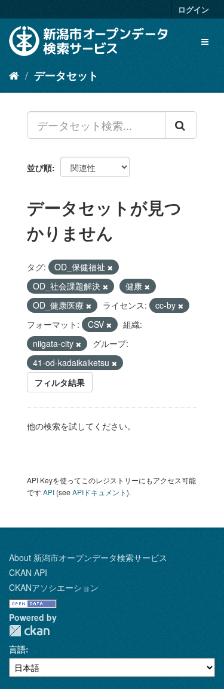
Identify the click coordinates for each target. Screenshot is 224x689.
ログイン (193, 9)
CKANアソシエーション (54, 587)
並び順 (39, 167)
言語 (17, 649)
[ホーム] (14, 75)
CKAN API (28, 572)
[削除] (110, 267)
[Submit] (181, 125)
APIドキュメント (99, 492)
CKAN (29, 630)
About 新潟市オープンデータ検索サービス (88, 557)
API (48, 492)
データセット (66, 75)
